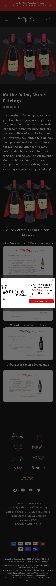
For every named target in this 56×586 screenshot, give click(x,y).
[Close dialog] (53, 280)
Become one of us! (41, 301)
